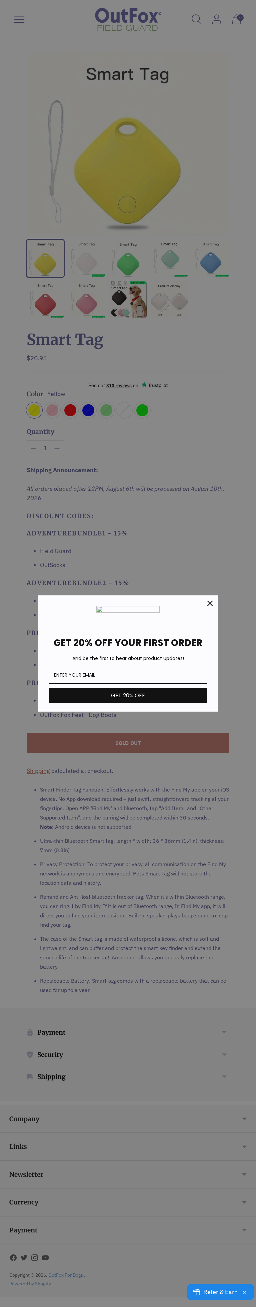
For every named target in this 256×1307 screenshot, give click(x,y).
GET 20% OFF (128, 695)
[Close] (210, 603)
